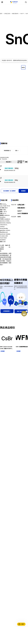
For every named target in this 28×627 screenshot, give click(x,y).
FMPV (19, 216)
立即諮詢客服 (6, 311)
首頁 (1, 13)
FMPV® (22, 13)
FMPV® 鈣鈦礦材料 (22, 213)
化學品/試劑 (7, 13)
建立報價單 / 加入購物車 (9, 191)
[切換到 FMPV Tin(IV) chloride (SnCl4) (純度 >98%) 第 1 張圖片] (23, 67)
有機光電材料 (15, 13)
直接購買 (23, 191)
